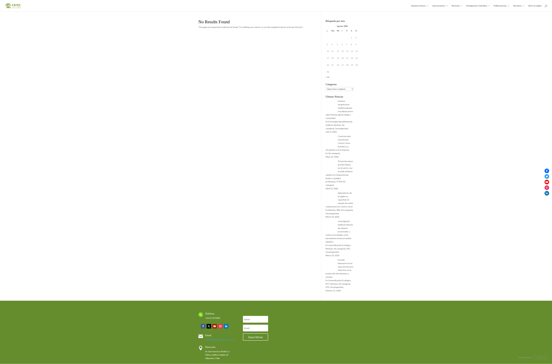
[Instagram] (547, 187)
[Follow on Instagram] (220, 326)
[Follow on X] (209, 326)
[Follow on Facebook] (203, 326)
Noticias (456, 6)
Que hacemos (438, 6)
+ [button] (540, 357)
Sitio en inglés (535, 6)
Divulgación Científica (476, 6)
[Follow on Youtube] (214, 326)
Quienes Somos (418, 6)
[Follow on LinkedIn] (226, 326)
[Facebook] (547, 171)
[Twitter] (547, 176)
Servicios (517, 6)
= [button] (545, 357)
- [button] (535, 357)
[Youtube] (547, 182)
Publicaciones (500, 6)
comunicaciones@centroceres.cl (219, 339)
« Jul (327, 77)
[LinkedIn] (547, 193)
